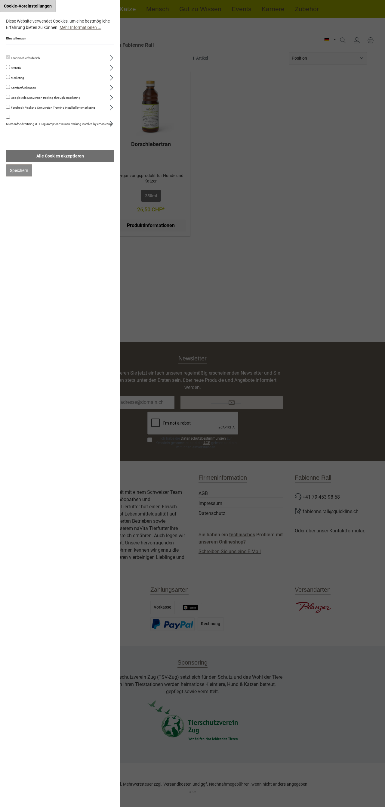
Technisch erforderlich (25, 58)
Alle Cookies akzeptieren (60, 156)
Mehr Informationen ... (80, 27)
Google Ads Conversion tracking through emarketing (45, 97)
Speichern (19, 170)
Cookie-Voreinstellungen (28, 6)
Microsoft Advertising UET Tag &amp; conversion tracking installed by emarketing (59, 124)
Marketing (17, 77)
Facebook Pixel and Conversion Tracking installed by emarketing (53, 107)
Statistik (16, 68)
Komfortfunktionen (23, 87)
